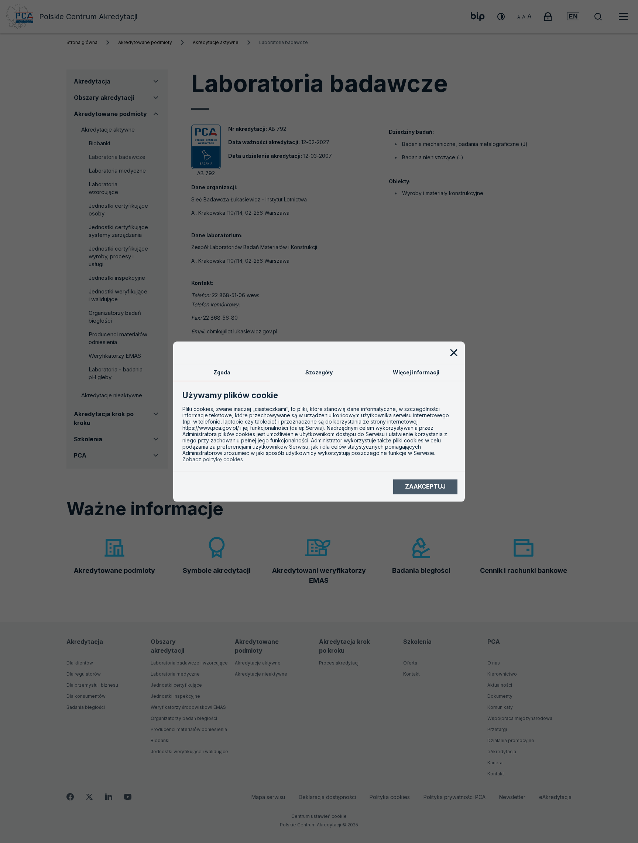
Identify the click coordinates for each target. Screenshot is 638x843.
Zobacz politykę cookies (212, 459)
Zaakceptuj (425, 486)
